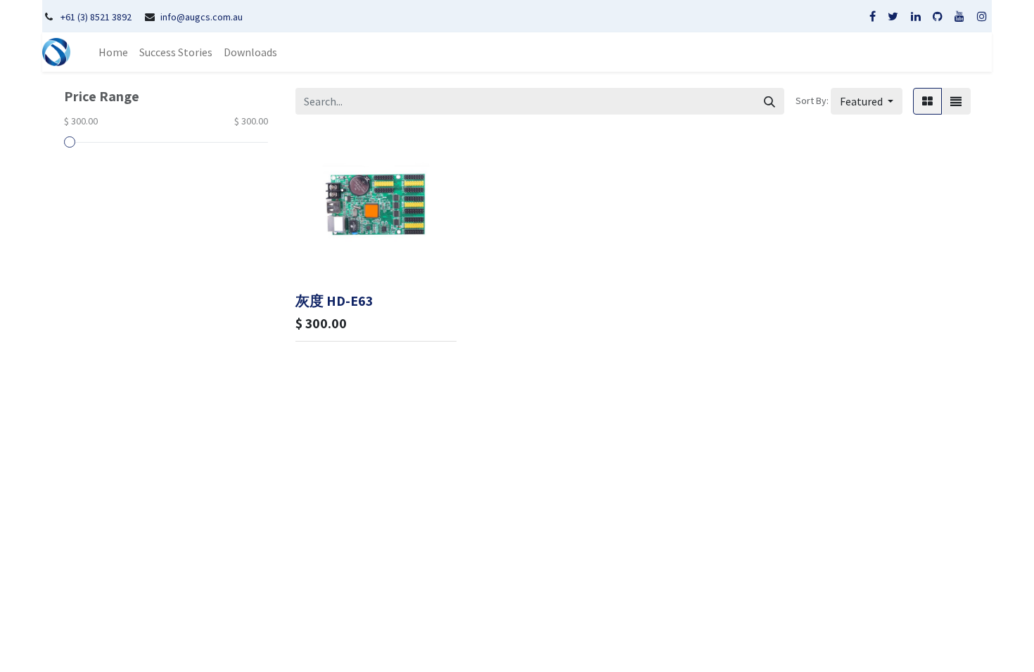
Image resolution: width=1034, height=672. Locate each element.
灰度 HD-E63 (334, 301)
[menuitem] (113, 52)
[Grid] (927, 101)
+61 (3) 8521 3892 (96, 17)
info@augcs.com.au (201, 17)
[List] (956, 101)
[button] (866, 101)
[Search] (769, 101)
